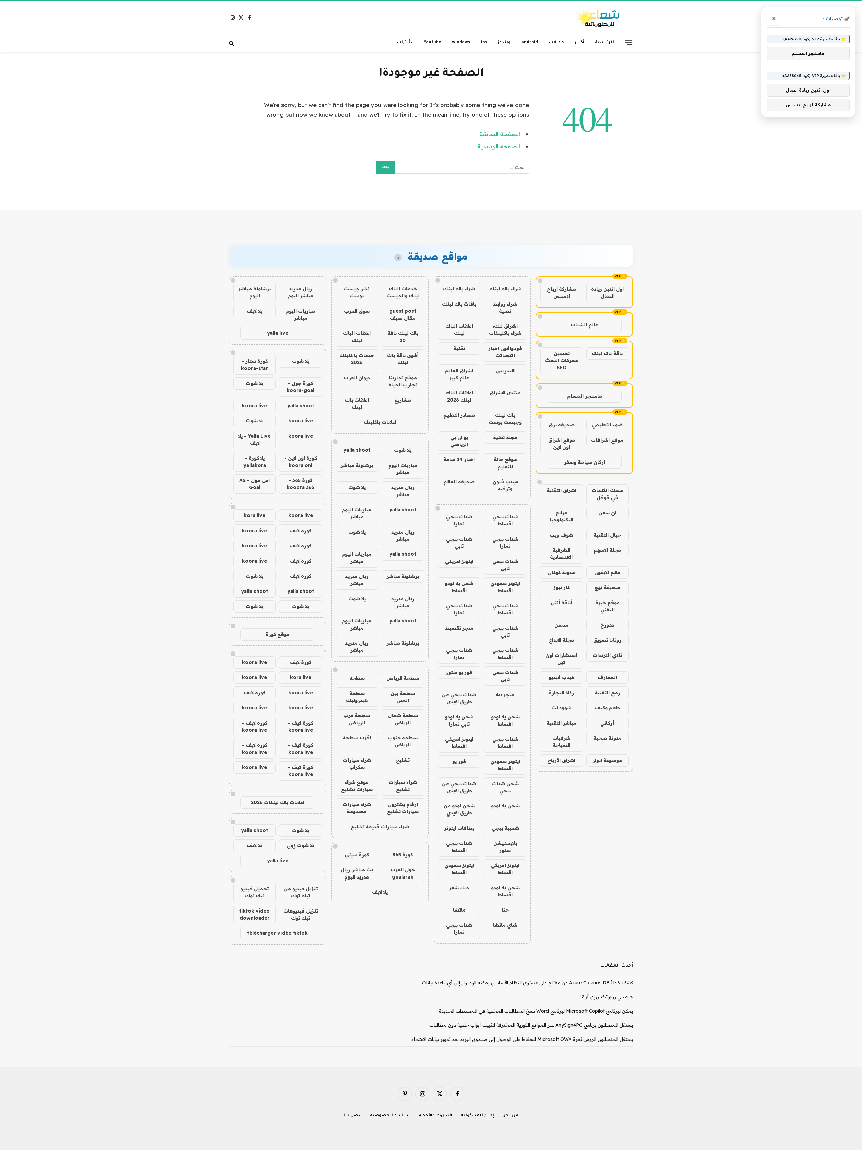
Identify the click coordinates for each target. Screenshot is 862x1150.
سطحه (357, 678)
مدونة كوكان (561, 572)
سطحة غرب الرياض (356, 719)
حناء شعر (459, 888)
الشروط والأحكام (435, 1116)
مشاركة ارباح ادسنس (561, 292)
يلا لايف (380, 892)
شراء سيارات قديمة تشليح (380, 827)
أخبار (579, 42)
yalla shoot (356, 450)
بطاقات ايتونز (459, 828)
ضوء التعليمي (607, 425)
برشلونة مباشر (357, 465)
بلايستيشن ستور (505, 846)
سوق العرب (357, 311)
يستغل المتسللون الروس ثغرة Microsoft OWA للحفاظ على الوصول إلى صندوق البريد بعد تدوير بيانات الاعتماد (522, 1039)
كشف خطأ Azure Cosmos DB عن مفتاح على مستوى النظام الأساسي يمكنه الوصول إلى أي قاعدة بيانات (527, 983)
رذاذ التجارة (561, 693)
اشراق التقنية (561, 490)
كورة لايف (300, 531)
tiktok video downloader (254, 914)
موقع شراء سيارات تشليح (357, 785)
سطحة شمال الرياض (403, 719)
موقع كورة (278, 634)
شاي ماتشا (505, 925)
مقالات (556, 42)
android (529, 42)
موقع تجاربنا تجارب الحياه (402, 381)
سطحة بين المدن (403, 696)
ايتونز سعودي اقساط (505, 587)
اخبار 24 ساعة (459, 459)
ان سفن (607, 513)
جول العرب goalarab (403, 873)
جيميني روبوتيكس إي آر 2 (607, 997)
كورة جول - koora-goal (300, 386)
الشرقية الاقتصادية (561, 553)
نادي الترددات (607, 655)
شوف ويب (561, 535)
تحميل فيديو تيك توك (254, 892)
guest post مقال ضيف (402, 314)
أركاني (607, 723)
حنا (505, 910)
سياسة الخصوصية (390, 1116)
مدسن (561, 625)
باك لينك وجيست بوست (505, 418)
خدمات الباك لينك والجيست (403, 292)
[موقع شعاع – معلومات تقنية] (598, 17)
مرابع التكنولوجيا (561, 516)
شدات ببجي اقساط (505, 520)
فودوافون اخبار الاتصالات (505, 351)
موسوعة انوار (607, 760)
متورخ (607, 625)
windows (461, 42)
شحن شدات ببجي (505, 787)
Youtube (432, 42)
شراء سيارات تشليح (403, 785)
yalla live (277, 333)
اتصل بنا (353, 1116)
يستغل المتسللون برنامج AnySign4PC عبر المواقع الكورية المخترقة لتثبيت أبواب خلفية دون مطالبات (531, 1025)
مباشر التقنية (561, 723)
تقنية (459, 348)
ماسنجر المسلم (584, 396)
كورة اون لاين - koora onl (300, 461)
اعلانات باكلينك (380, 422)
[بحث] (232, 43)
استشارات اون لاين (561, 658)
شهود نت (561, 708)
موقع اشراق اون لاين (561, 443)
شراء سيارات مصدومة (357, 807)
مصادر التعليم (459, 415)
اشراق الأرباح (561, 760)
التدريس (505, 371)
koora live (254, 406)
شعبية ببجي (505, 828)
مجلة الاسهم (607, 550)
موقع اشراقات (607, 440)
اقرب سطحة (357, 738)
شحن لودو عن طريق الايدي (459, 809)
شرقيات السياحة (561, 741)
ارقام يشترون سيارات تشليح (403, 807)
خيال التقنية (607, 535)
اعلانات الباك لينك (459, 329)
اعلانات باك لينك (357, 403)
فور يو (459, 761)
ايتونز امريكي (459, 561)
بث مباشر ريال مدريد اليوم (357, 873)
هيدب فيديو (561, 677)
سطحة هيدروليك (357, 696)
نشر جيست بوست (356, 292)
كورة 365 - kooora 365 (300, 483)
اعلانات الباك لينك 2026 (459, 396)
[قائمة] (628, 42)
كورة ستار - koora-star (254, 364)
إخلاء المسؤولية (477, 1116)
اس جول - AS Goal (254, 483)
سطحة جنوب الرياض (403, 741)
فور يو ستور (459, 672)
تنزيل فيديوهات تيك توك (300, 914)
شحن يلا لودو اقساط (459, 587)
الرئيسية (604, 42)
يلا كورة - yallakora (254, 461)
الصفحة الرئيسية (498, 146)
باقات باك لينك (459, 304)
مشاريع (402, 400)
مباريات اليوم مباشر (403, 468)
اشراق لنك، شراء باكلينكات (505, 329)
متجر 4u (505, 695)
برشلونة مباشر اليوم (254, 292)
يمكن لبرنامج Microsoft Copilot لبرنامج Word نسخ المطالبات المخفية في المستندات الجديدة (536, 1011)
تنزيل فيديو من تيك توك (301, 892)
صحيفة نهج (607, 587)
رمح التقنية (607, 693)
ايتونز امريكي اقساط (459, 742)
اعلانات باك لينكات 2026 (277, 802)
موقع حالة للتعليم (505, 463)
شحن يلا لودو (505, 806)
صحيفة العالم (459, 482)
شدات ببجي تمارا (459, 520)
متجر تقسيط (459, 628)
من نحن (510, 1116)
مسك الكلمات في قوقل (607, 494)
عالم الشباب (584, 325)
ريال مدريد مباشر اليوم (300, 292)
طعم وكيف (607, 708)
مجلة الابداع (561, 640)
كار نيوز (561, 587)
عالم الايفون (607, 572)
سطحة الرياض (402, 678)
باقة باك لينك (607, 353)
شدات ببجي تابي (459, 542)
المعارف (607, 677)
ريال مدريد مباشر (403, 491)
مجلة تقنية (505, 437)
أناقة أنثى (561, 603)
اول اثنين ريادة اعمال (607, 292)
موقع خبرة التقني (607, 606)
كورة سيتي (357, 855)
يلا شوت (402, 450)
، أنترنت (405, 42)
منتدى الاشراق (505, 393)
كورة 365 (403, 855)
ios (484, 42)
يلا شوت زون (300, 845)
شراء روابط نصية (505, 307)
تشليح (403, 760)
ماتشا (459, 910)
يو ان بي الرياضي (459, 440)
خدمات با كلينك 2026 (356, 358)
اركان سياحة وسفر (584, 462)
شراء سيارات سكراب (357, 763)
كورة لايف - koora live (300, 726)
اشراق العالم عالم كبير (459, 374)
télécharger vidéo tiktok (277, 933)
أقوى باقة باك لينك (403, 358)
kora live (254, 515)
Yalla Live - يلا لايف (254, 439)
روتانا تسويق (607, 640)
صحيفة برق (562, 425)
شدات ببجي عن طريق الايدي (459, 698)
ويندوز (504, 42)
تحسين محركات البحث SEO (561, 360)
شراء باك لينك (505, 289)
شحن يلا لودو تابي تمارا (459, 720)
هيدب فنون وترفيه (505, 485)
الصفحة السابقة (499, 133)
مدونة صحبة (607, 738)
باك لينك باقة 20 (402, 336)
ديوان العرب (357, 378)
